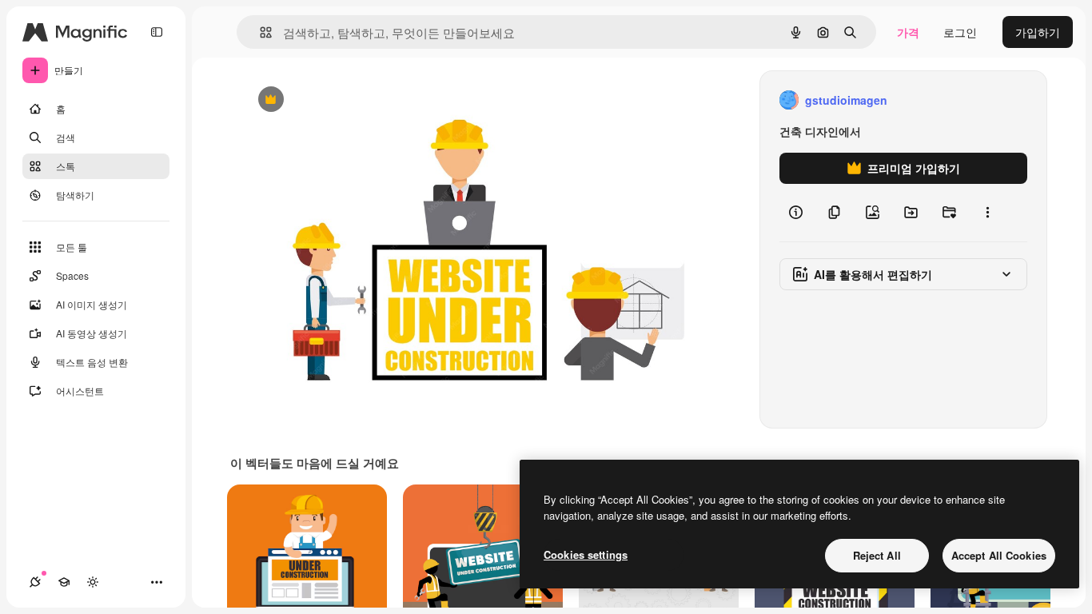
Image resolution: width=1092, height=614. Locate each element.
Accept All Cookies (998, 555)
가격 (908, 32)
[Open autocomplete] (259, 32)
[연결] (35, 582)
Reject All (877, 555)
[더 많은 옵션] (987, 213)
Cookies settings (586, 554)
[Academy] (64, 582)
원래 (334, 100)
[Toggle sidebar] (156, 32)
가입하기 (1037, 32)
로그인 (960, 32)
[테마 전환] (93, 582)
